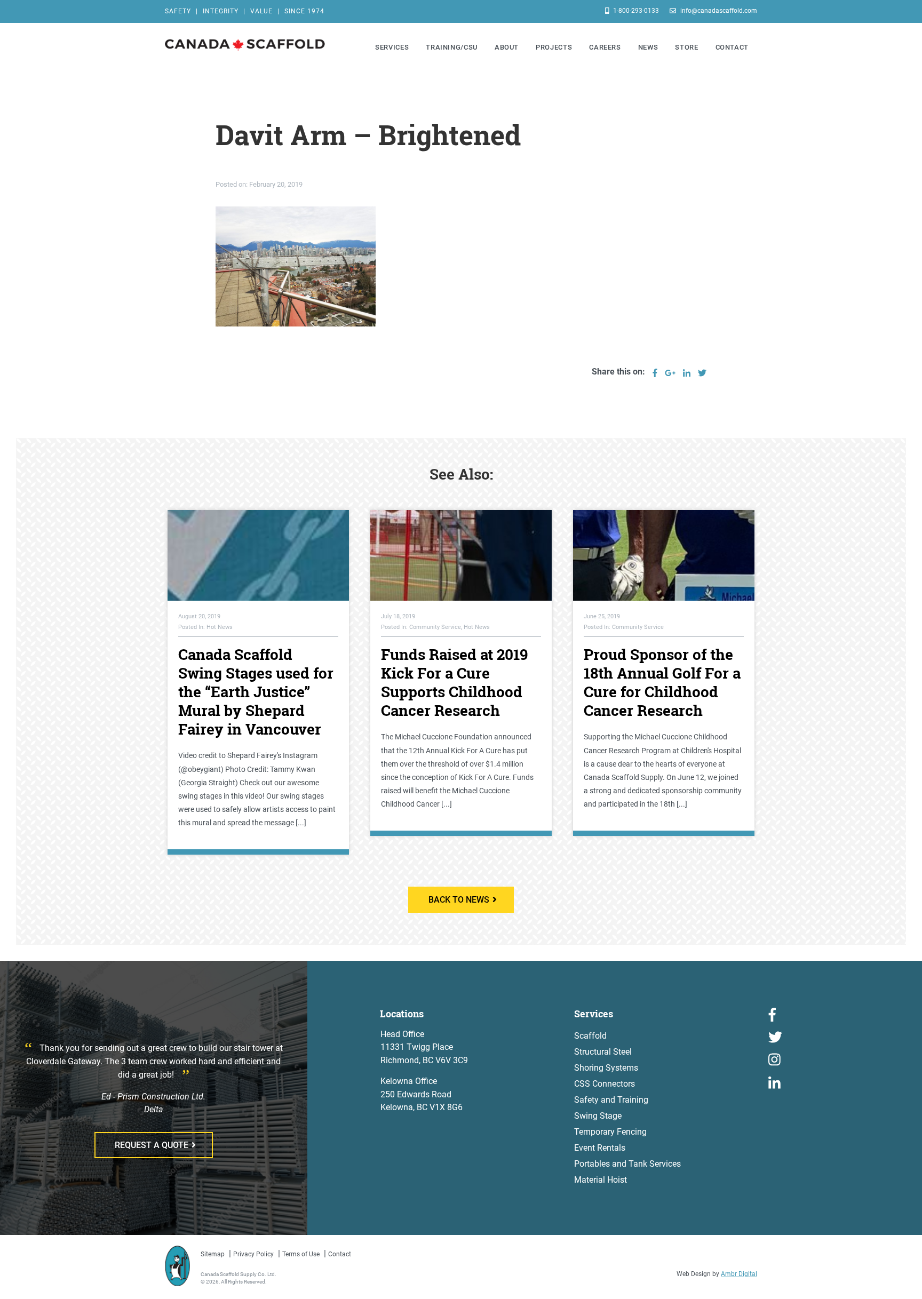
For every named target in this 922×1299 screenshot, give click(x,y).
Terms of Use (301, 1254)
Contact (339, 1254)
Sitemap (213, 1254)
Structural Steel (603, 1052)
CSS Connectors (604, 1084)
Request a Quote (151, 1145)
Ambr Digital (739, 1274)
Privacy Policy (253, 1254)
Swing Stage (598, 1116)
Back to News (458, 900)
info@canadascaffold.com (718, 10)
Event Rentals (599, 1148)
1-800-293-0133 (635, 10)
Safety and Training (611, 1100)
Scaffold (590, 1036)
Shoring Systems (606, 1068)
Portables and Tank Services (627, 1164)
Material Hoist (600, 1180)
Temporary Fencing (610, 1132)
